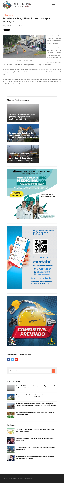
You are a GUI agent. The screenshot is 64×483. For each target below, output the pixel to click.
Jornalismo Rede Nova (19, 26)
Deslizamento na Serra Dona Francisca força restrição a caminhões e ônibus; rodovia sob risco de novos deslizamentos (22, 157)
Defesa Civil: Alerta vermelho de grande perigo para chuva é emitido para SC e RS (22, 117)
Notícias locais (8, 15)
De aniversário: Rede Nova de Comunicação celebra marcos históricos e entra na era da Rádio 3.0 (23, 136)
